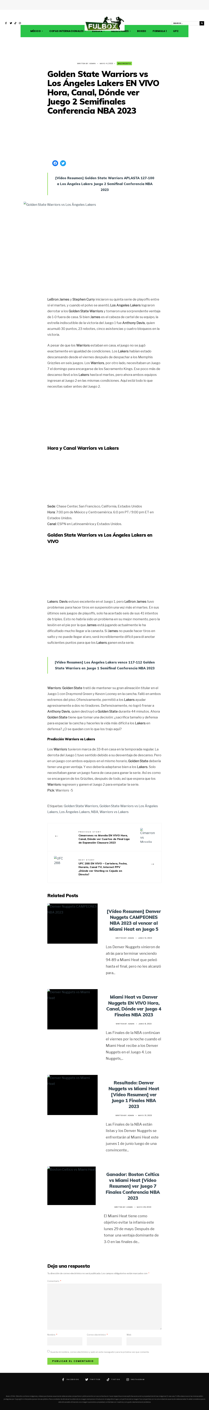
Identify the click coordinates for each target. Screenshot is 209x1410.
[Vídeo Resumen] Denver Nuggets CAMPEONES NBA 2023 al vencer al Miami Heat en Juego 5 (134, 920)
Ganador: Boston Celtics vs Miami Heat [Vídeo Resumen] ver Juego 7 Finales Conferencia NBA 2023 (133, 1186)
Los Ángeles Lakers (74, 812)
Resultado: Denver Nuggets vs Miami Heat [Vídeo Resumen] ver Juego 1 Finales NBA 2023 (133, 1094)
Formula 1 (160, 31)
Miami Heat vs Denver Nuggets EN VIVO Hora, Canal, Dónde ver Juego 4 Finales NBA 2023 (133, 1006)
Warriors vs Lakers (114, 812)
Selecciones (120, 31)
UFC (176, 31)
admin (92, 63)
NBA (94, 812)
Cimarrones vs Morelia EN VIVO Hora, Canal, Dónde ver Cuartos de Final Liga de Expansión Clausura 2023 (104, 837)
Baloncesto (124, 63)
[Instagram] (20, 23)
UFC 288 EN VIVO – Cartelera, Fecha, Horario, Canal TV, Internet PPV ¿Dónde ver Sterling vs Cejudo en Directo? (103, 867)
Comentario (54, 1281)
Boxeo (141, 31)
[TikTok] (15, 23)
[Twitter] (11, 23)
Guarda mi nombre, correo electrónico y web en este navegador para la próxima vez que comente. (99, 1352)
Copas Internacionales (66, 31)
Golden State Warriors (81, 806)
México (35, 31)
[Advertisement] (104, 138)
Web (129, 1334)
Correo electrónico (97, 1334)
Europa (97, 31)
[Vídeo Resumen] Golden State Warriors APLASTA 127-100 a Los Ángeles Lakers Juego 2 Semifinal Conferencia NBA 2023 (104, 184)
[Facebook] (6, 23)
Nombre (52, 1334)
